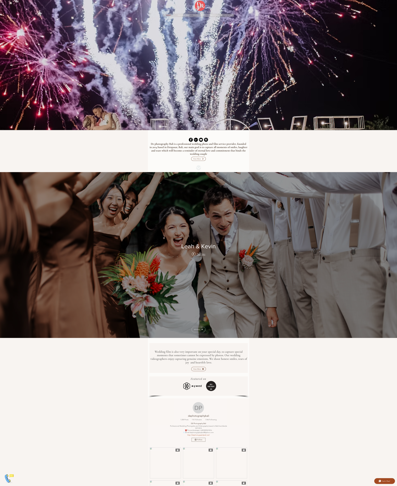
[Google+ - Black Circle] (196, 140)
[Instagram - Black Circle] (206, 140)
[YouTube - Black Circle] (201, 140)
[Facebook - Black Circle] (191, 140)
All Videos (197, 329)
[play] (391, 128)
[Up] (198, 167)
